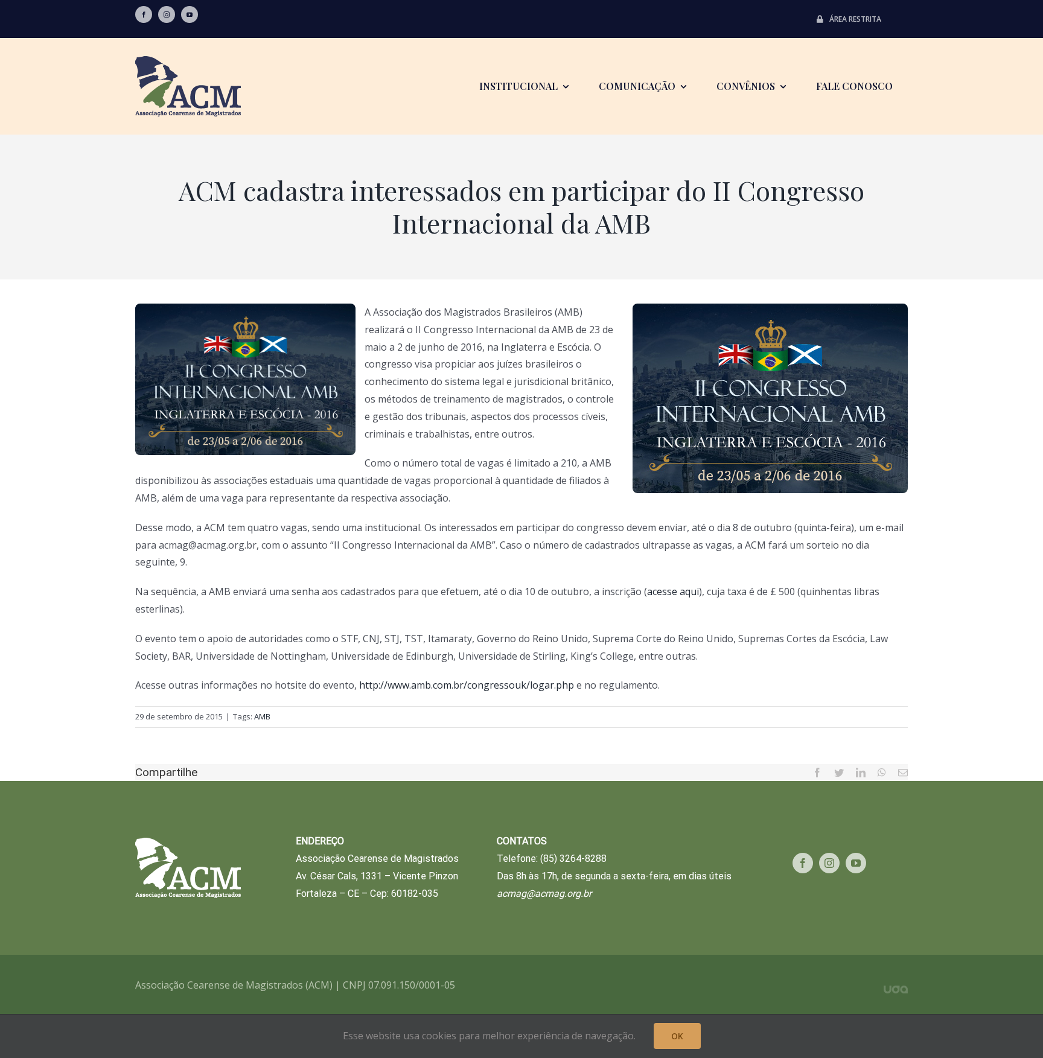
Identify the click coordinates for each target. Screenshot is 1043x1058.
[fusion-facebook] (143, 14)
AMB (262, 716)
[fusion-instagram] (166, 14)
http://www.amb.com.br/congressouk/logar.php (465, 685)
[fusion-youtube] (189, 14)
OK (677, 1036)
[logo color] (188, 61)
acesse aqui (673, 591)
